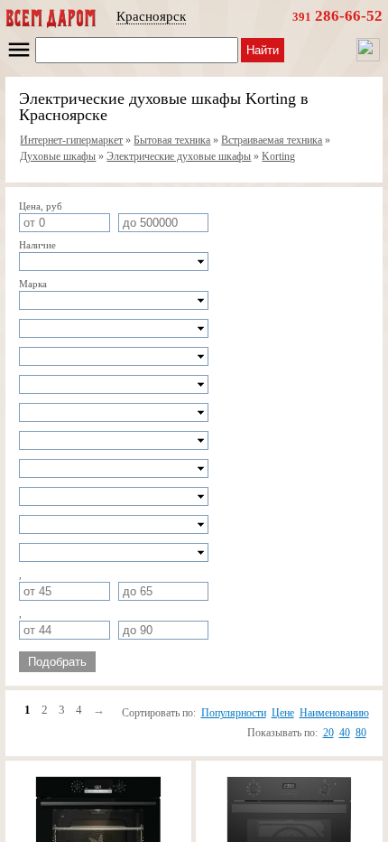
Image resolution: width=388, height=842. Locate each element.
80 (361, 732)
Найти (262, 50)
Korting (278, 156)
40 (344, 732)
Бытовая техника (172, 140)
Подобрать (57, 662)
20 (328, 732)
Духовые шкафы (58, 156)
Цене (283, 712)
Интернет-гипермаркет (71, 140)
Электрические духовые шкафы (178, 156)
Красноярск (151, 16)
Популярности (233, 712)
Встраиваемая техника (271, 140)
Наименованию (334, 712)
